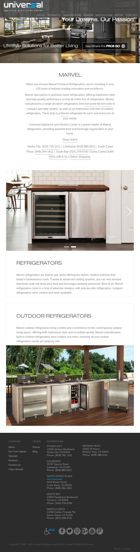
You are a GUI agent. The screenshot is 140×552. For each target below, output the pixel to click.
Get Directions (54, 479)
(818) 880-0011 (86, 146)
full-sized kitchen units (98, 103)
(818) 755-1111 (51, 146)
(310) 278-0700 (78, 151)
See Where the (102, 46)
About (41, 15)
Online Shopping (80, 156)
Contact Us (14, 464)
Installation (104, 15)
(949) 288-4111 (99, 455)
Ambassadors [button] (72, 15)
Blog (35, 451)
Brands (88, 15)
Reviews (13, 460)
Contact (131, 15)
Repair (119, 15)
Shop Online (70, 139)
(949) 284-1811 (44, 151)
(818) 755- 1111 (63, 455)
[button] (49, 531)
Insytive (127, 549)
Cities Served (16, 469)
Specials (13, 456)
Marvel (65, 113)
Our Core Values (17, 451)
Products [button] (53, 15)
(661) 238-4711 (58, 156)
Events (36, 447)
